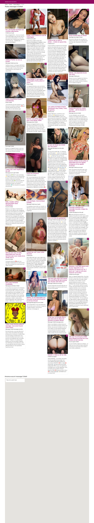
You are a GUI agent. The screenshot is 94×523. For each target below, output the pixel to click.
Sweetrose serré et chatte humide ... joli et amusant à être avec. (77, 109)
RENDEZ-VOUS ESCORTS (10, 1)
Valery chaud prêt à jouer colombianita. (14, 100)
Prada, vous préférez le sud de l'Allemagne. (36, 36)
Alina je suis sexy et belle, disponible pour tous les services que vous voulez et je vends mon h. (15, 255)
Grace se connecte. (33, 173)
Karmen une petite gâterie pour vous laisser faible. (35, 119)
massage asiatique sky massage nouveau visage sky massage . (78, 209)
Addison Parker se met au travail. (14, 60)
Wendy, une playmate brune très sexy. (78, 73)
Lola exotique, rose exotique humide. (36, 201)
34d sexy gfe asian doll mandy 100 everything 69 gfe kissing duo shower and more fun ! (57, 280)
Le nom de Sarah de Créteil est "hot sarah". (56, 145)
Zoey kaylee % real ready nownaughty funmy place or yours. (36, 80)
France (10, 4)
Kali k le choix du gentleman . (57, 218)
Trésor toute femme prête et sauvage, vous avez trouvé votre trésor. (15, 325)
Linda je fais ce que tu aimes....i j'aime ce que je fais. (57, 41)
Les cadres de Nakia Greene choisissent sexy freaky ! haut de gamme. (57, 108)
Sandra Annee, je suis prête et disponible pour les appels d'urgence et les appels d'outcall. (78, 163)
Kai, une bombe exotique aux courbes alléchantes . (15, 30)
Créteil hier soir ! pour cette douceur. (35, 253)
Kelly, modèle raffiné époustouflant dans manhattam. (12, 203)
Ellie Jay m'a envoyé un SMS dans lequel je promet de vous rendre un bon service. (78, 338)
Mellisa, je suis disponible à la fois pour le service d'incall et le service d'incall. (36, 299)
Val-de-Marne (16, 4)
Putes (6, 4)
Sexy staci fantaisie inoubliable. (12, 283)
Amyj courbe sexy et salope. (78, 35)
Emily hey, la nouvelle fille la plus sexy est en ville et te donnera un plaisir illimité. (57, 318)
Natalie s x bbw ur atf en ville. (57, 355)
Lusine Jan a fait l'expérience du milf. (15, 170)
